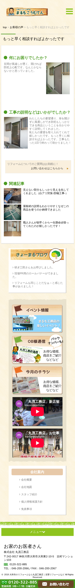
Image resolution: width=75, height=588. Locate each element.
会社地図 (26, 487)
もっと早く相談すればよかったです (33, 39)
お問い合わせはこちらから (47, 168)
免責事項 (26, 508)
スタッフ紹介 (29, 494)
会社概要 (26, 479)
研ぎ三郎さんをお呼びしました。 (34, 267)
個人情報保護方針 (32, 501)
